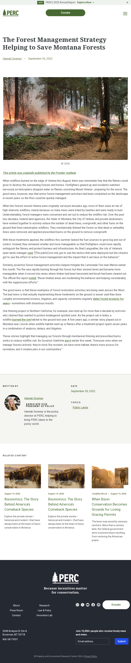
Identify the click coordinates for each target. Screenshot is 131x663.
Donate (116, 604)
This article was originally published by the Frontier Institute (39, 173)
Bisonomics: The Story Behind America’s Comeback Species (21, 504)
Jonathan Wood (99, 494)
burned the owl (21, 319)
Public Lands (80, 407)
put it (68, 340)
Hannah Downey (12, 58)
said (30, 253)
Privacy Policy (90, 656)
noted (32, 278)
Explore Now (84, 2)
